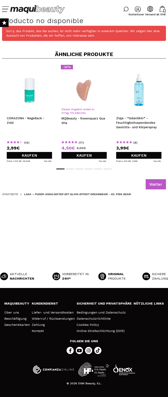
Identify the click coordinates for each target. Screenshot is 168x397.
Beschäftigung (15, 318)
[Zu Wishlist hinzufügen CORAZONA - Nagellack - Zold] (29, 68)
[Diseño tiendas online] (124, 369)
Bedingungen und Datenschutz (101, 312)
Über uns (11, 312)
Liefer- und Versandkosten (53, 312)
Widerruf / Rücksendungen (53, 318)
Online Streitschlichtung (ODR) (101, 331)
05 (82, 113)
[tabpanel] (29, 113)
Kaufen (29, 155)
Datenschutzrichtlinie (94, 318)
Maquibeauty (16, 303)
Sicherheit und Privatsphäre (104, 303)
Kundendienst (45, 303)
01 (62, 113)
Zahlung (38, 324)
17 (71, 113)
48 (76, 113)
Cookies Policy (88, 324)
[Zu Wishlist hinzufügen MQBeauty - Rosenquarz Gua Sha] (84, 68)
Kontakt (38, 331)
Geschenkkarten (17, 324)
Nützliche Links (149, 303)
